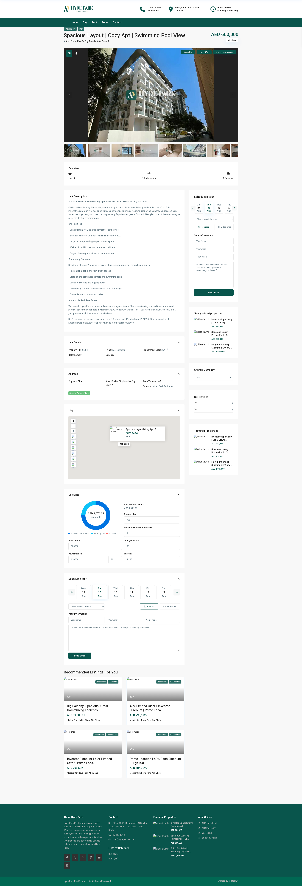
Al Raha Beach (209, 828)
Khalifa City (82, 41)
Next (176, 592)
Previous (71, 592)
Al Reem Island (209, 823)
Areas (105, 22)
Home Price (74, 540)
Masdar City (95, 41)
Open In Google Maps (79, 393)
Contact (117, 22)
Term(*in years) (131, 540)
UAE (159, 381)
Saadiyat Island (209, 837)
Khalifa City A (84, 720)
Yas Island (207, 833)
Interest (127, 554)
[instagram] (67, 865)
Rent (94, 22)
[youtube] (99, 857)
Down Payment (75, 554)
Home (75, 22)
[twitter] (75, 857)
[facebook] (67, 857)
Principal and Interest (134, 504)
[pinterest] (91, 857)
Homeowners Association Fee (138, 527)
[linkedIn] (83, 857)
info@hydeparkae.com (124, 839)
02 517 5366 (119, 834)
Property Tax (130, 514)
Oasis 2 (105, 41)
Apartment (70, 29)
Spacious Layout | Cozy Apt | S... (142, 429)
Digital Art (233, 881)
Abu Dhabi (71, 41)
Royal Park (146, 720)
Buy (85, 22)
